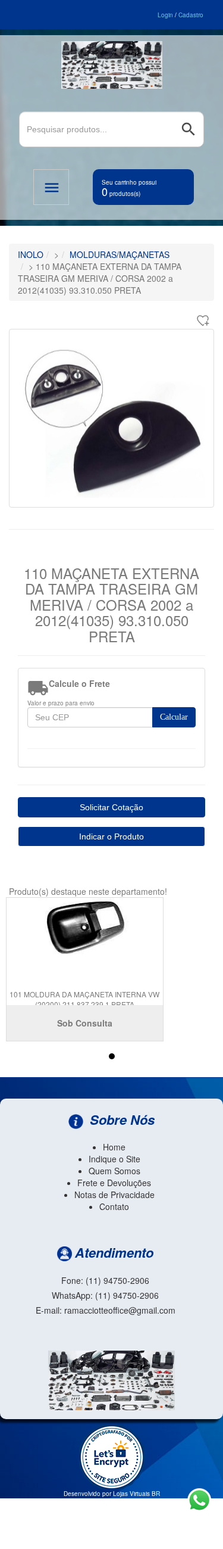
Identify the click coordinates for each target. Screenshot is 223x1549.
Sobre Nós (120, 1119)
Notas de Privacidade (114, 1194)
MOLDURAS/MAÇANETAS (119, 254)
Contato (114, 1206)
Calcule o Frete (79, 683)
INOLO (30, 254)
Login (165, 15)
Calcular (174, 717)
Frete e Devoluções (114, 1183)
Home (114, 1147)
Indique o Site (114, 1159)
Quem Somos (114, 1171)
